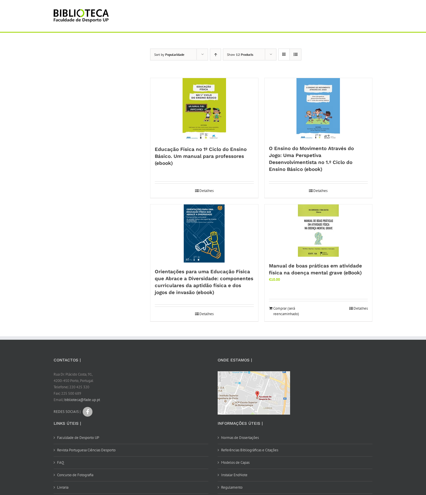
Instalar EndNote (234, 474)
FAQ (60, 462)
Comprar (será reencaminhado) (286, 311)
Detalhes (206, 190)
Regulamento (232, 487)
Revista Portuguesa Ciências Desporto (86, 450)
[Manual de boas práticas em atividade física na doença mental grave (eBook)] (318, 230)
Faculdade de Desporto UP (78, 437)
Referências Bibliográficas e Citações (249, 450)
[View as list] (295, 54)
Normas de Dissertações (240, 437)
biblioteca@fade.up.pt (82, 399)
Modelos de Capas (235, 462)
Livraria (62, 487)
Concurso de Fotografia (75, 474)
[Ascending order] (215, 54)
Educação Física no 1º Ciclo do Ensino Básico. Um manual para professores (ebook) (201, 156)
